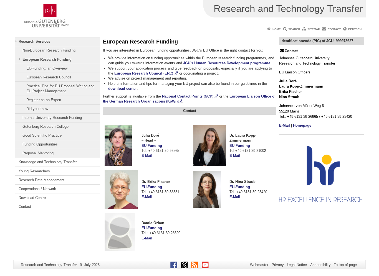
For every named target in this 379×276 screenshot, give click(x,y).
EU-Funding (152, 146)
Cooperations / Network (37, 189)
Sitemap (313, 29)
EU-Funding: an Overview (46, 68)
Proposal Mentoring (38, 153)
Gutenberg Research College (45, 126)
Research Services (34, 41)
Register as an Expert (43, 100)
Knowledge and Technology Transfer (48, 162)
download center (122, 88)
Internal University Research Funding (52, 118)
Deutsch (355, 29)
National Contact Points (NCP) (187, 96)
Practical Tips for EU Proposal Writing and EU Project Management (60, 88)
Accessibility (320, 265)
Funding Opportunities (40, 144)
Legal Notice (297, 265)
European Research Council (48, 77)
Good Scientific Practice (42, 135)
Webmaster (259, 265)
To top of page (345, 265)
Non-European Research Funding (48, 50)
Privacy (278, 265)
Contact (334, 29)
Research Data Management (41, 180)
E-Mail (147, 156)
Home (276, 29)
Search (294, 29)
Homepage (302, 125)
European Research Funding (47, 59)
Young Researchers (34, 171)
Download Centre (32, 198)
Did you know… (39, 109)
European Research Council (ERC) (143, 73)
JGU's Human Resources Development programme (226, 63)
